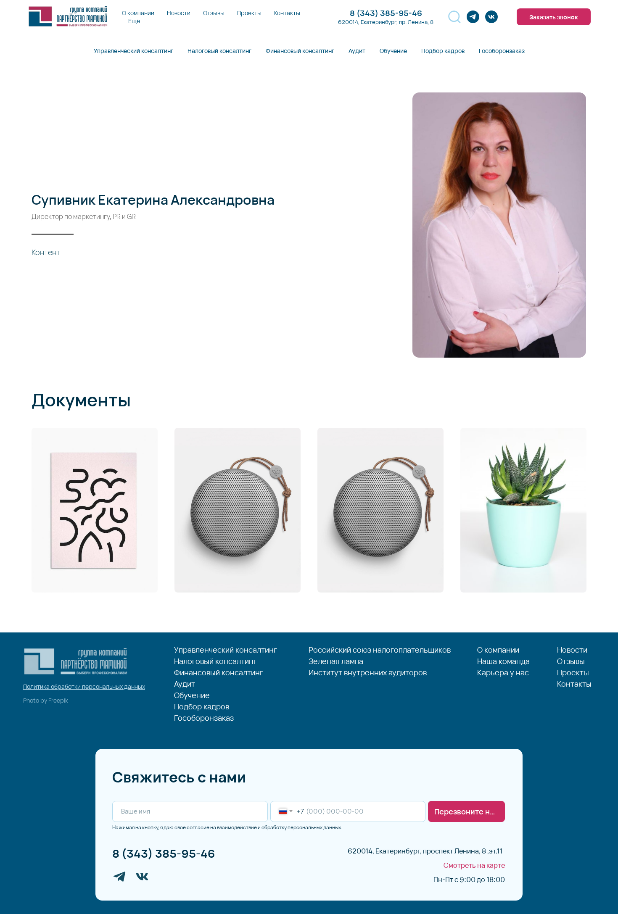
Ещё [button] (134, 21)
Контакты (287, 13)
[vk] (491, 17)
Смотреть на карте (474, 865)
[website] (454, 17)
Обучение (393, 51)
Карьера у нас (503, 672)
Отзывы (213, 13)
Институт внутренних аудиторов (368, 672)
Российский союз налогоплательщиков (380, 650)
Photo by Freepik (45, 700)
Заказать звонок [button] (553, 17)
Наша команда (503, 661)
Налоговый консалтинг (219, 51)
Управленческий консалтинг (133, 51)
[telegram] (473, 17)
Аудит (357, 51)
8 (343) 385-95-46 (163, 853)
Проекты (249, 13)
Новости (178, 13)
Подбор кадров (443, 51)
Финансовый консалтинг (300, 51)
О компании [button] (138, 13)
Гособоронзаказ (502, 51)
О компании (498, 650)
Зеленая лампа (336, 661)
